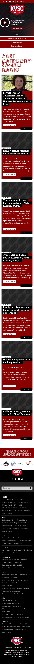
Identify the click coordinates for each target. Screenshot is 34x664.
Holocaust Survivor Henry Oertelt (13, 568)
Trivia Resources (17, 583)
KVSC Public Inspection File (19, 654)
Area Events (6, 550)
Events (5, 547)
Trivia (4, 572)
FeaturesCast (25, 528)
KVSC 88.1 (17, 9)
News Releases (7, 525)
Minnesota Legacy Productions (12, 614)
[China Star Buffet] (22, 464)
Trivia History (7, 585)
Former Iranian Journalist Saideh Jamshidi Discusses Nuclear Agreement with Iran (17, 98)
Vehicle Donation (20, 629)
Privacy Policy (17, 656)
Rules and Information (10, 577)
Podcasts (6, 557)
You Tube (13, 1)
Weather (5, 523)
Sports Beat (17, 46)
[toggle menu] (17, 33)
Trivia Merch (18, 594)
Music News (19, 499)
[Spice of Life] (14, 463)
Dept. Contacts (7, 513)
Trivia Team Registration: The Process (15, 580)
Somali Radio (18, 562)
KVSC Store (26, 627)
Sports (4, 535)
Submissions (6, 510)
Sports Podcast (7, 543)
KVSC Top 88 (18, 505)
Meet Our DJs (22, 609)
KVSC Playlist (17, 510)
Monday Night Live (8, 502)
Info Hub (17, 42)
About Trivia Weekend (9, 574)
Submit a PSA (6, 528)
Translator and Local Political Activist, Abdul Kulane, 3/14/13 (16, 203)
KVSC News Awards (20, 525)
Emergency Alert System (22, 617)
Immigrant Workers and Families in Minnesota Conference (16, 310)
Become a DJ (6, 606)
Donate (5, 621)
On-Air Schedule (7, 499)
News (4, 517)
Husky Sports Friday (9, 540)
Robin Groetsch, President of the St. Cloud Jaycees (17, 413)
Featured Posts (22, 520)
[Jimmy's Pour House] (29, 463)
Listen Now (9, 125)
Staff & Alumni (7, 612)
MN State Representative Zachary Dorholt (17, 361)
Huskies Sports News (9, 538)
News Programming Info (18, 523)
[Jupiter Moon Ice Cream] (7, 464)
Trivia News (23, 574)
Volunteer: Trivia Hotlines (11, 591)
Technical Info (7, 617)
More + (26, 129)
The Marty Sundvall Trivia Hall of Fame (15, 588)
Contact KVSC (16, 606)
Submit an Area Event (9, 553)
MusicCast (27, 510)
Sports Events (22, 538)
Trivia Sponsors (7, 594)
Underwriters (7, 632)
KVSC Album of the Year (10, 508)
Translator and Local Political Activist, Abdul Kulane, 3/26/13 (16, 257)
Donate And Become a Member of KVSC (15, 624)
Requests (23, 508)
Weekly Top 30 (7, 505)
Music (4, 497)
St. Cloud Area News (8, 520)
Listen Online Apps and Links (12, 603)
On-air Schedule (17, 38)
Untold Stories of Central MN (12, 565)
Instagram (3, 1)
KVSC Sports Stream (24, 540)
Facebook (9, 1)
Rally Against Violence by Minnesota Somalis (16, 152)
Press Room (6, 583)
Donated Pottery (7, 629)
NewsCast (16, 528)
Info (3, 598)
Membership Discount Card (11, 627)
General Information (9, 601)
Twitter (6, 1)
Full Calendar (27, 550)
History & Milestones (9, 609)
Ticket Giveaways (22, 502)
